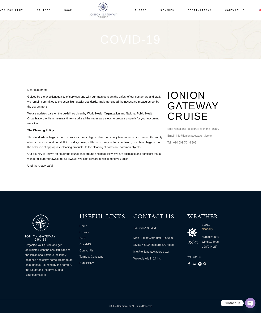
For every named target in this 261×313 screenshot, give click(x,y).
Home (83, 226)
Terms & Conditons (91, 256)
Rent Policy (86, 262)
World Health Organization (104, 113)
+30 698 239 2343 (144, 227)
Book (82, 238)
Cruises (84, 232)
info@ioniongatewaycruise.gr (151, 251)
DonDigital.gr (124, 306)
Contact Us (86, 250)
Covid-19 (85, 244)
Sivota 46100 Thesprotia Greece (153, 244)
